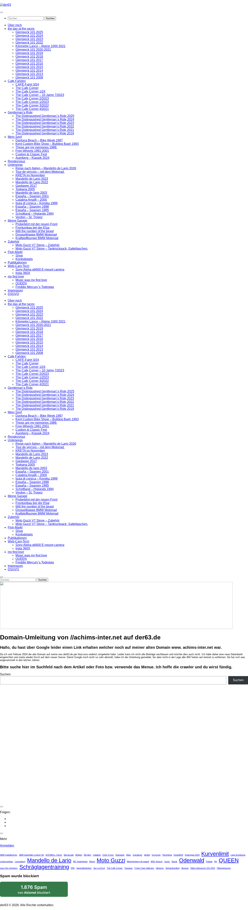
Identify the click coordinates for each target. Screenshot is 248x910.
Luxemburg (20, 861)
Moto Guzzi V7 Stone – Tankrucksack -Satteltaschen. (52, 248)
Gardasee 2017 (26, 185)
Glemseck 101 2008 (29, 77)
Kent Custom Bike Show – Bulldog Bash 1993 (47, 143)
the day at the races (21, 28)
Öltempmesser (224, 868)
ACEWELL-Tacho (54, 855)
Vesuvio (185, 868)
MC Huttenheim (80, 861)
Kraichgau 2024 (192, 855)
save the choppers (9, 868)
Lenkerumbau (6, 861)
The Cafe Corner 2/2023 (32, 98)
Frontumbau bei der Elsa (32, 227)
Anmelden (7, 845)
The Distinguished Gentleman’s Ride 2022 (45, 126)
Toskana (128, 868)
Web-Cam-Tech (18, 266)
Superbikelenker (84, 868)
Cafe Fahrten (17, 81)
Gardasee (137, 855)
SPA (73, 868)
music (167, 861)
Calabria (97, 855)
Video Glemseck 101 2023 (202, 868)
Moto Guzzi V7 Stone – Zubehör (37, 245)
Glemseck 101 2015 (29, 67)
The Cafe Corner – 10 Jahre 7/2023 (40, 95)
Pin (215, 861)
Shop (19, 255)
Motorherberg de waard (138, 861)
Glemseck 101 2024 (29, 35)
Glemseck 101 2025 (29, 32)
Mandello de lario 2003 (31, 192)
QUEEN (21, 283)
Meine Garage (17, 220)
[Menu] (1, 12)
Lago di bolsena (238, 855)
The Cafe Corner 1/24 (30, 91)
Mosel (92, 861)
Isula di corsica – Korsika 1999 (37, 203)
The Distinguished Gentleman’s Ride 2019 (45, 133)
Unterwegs (15, 164)
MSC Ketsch (157, 861)
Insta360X (178, 855)
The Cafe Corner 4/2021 (32, 109)
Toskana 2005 (25, 189)
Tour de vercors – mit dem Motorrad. (40, 171)
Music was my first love (31, 280)
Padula (209, 861)
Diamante (119, 855)
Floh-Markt (15, 252)
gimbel (147, 855)
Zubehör (13, 241)
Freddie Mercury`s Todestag (35, 287)
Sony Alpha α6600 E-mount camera (40, 269)
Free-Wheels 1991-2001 (32, 150)
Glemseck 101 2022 (29, 42)
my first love (16, 276)
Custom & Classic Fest (31, 154)
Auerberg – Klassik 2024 (32, 157)
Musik (174, 861)
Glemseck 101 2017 (29, 60)
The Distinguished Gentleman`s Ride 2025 (45, 116)
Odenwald (191, 860)
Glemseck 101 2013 (29, 74)
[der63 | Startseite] (5, 4)
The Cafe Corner (27, 88)
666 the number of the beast (35, 231)
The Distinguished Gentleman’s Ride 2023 (45, 123)
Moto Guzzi (111, 860)
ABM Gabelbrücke (8, 855)
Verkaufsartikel (172, 868)
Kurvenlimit (215, 853)
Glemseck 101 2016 (29, 63)
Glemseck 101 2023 (29, 39)
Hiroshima (167, 855)
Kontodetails (24, 259)
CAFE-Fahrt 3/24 (27, 84)
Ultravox (160, 868)
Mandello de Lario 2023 (32, 178)
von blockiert (39, 890)
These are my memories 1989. (36, 147)
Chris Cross (108, 855)
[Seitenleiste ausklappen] (1, 806)
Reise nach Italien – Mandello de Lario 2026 (46, 168)
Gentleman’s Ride (20, 112)
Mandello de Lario (49, 860)
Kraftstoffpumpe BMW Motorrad (37, 238)
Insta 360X (23, 273)
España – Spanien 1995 (32, 210)
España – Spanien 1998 (32, 206)
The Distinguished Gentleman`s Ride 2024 (45, 119)
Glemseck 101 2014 (29, 70)
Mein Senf (15, 136)
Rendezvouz (16, 161)
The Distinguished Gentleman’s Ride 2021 (45, 129)
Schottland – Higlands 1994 (35, 213)
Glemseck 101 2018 (29, 56)
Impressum (15, 290)
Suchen (5, 674)
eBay (128, 855)
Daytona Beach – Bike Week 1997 (39, 140)
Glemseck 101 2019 (29, 53)
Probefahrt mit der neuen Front (36, 224)
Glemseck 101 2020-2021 (33, 49)
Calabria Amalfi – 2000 (31, 199)
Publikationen (17, 262)
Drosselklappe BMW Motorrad (36, 234)
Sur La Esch (99, 868)
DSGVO (13, 294)
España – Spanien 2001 (32, 196)
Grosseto (156, 855)
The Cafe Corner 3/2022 (32, 105)
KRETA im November (30, 175)
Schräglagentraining (44, 867)
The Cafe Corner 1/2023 (32, 102)
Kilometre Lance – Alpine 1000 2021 (40, 46)
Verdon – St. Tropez (29, 217)
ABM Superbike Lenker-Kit (31, 855)
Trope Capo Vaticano (144, 868)
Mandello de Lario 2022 (32, 182)
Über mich (15, 25)
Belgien (78, 855)
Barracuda (69, 855)
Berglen (87, 855)
